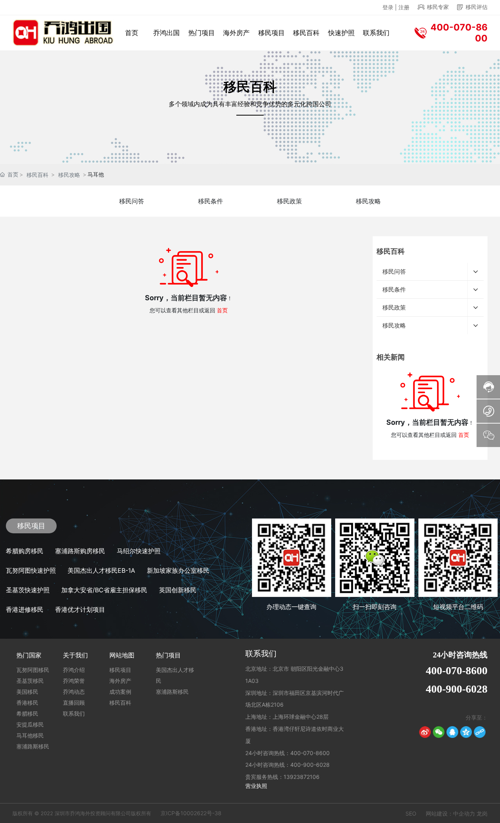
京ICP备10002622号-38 (191, 813)
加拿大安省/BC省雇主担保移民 (104, 590)
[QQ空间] (466, 732)
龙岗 (482, 813)
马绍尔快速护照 (139, 551)
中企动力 (464, 813)
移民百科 (37, 174)
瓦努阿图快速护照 (31, 570)
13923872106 (302, 776)
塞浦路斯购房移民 (80, 551)
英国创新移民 (177, 590)
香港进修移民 (24, 609)
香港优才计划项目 (80, 609)
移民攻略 (69, 174)
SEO (410, 813)
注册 (403, 7)
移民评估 (477, 7)
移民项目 (31, 526)
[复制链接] (480, 732)
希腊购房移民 (24, 551)
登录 (388, 7)
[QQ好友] (452, 732)
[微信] (439, 732)
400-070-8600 (310, 753)
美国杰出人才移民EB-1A (101, 570)
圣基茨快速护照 (28, 590)
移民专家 (438, 7)
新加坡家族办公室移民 (178, 570)
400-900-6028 (310, 764)
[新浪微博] (425, 732)
